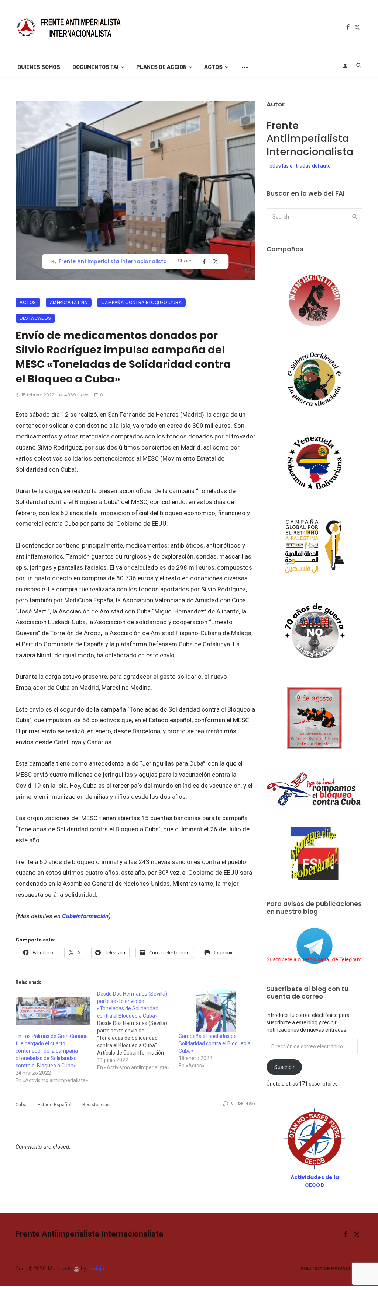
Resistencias (96, 1104)
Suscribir (284, 1067)
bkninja (95, 1269)
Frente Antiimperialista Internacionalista (113, 261)
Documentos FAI (95, 67)
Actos (213, 67)
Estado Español (54, 1104)
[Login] (345, 66)
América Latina (68, 302)
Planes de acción (161, 67)
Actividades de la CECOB (315, 1181)
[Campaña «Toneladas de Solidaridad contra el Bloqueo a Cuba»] (216, 1011)
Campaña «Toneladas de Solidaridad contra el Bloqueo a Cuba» (215, 1043)
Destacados (35, 318)
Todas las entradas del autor (300, 166)
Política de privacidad (330, 1268)
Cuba (21, 1104)
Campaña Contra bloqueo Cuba (141, 302)
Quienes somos (38, 67)
